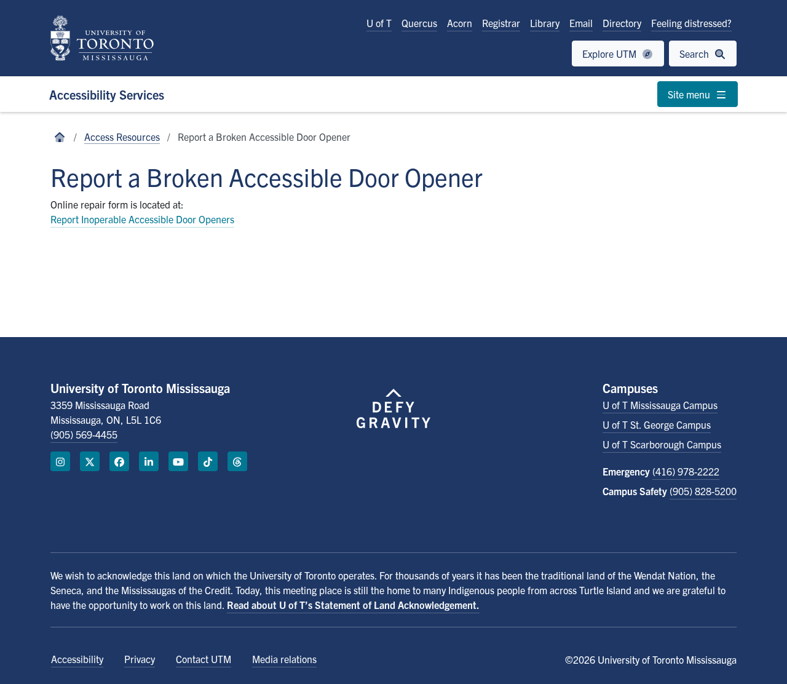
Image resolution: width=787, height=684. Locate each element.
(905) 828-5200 (703, 491)
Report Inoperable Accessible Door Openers (142, 219)
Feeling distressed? (691, 23)
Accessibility (77, 659)
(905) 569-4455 (83, 434)
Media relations (284, 659)
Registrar (501, 23)
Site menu (690, 94)
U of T (379, 23)
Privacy (139, 659)
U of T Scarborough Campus (662, 444)
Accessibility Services (106, 94)
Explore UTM (610, 53)
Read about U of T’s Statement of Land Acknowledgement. (353, 604)
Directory (622, 23)
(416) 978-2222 (685, 471)
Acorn (459, 23)
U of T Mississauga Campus (660, 405)
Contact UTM (203, 659)
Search (695, 53)
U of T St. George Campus (657, 424)
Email (581, 23)
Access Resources (122, 136)
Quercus (419, 23)
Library (545, 23)
